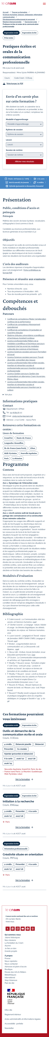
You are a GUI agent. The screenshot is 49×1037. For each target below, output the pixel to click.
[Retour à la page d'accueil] (9, 3)
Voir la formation (22, 779)
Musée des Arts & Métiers (15, 972)
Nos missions (10, 940)
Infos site (8, 1010)
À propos (9, 956)
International (10, 977)
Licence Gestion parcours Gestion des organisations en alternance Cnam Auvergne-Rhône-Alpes (26, 376)
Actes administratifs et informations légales (23, 1019)
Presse (7, 958)
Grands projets (11, 951)
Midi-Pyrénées (10, 453)
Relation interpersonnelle (12, 22)
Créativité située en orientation (23, 854)
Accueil (5, 12)
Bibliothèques (10, 975)
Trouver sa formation (19, 12)
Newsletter (9, 1028)
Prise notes (8, 38)
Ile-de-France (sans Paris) (15, 448)
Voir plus (8, 394)
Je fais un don (10, 948)
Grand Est (8, 438)
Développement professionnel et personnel (19, 19)
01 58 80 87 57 (16, 412)
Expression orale (31, 22)
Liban (32, 448)
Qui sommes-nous (13, 935)
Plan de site (9, 983)
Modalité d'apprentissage (17, 119)
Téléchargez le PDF (14, 84)
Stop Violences (11, 980)
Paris (6, 458)
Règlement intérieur (13, 1014)
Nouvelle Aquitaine (29, 453)
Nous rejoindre (11, 961)
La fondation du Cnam (14, 943)
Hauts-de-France (24, 438)
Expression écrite (29, 33)
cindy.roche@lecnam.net (22, 416)
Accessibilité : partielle (14, 1024)
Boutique (8, 969)
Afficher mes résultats (24, 161)
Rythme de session (14, 130)
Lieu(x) (9, 140)
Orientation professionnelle (15, 849)
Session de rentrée (14, 150)
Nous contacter (11, 964)
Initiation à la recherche (18, 801)
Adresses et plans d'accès (16, 967)
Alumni (8, 946)
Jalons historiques (12, 937)
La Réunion (17, 458)
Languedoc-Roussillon (13, 443)
